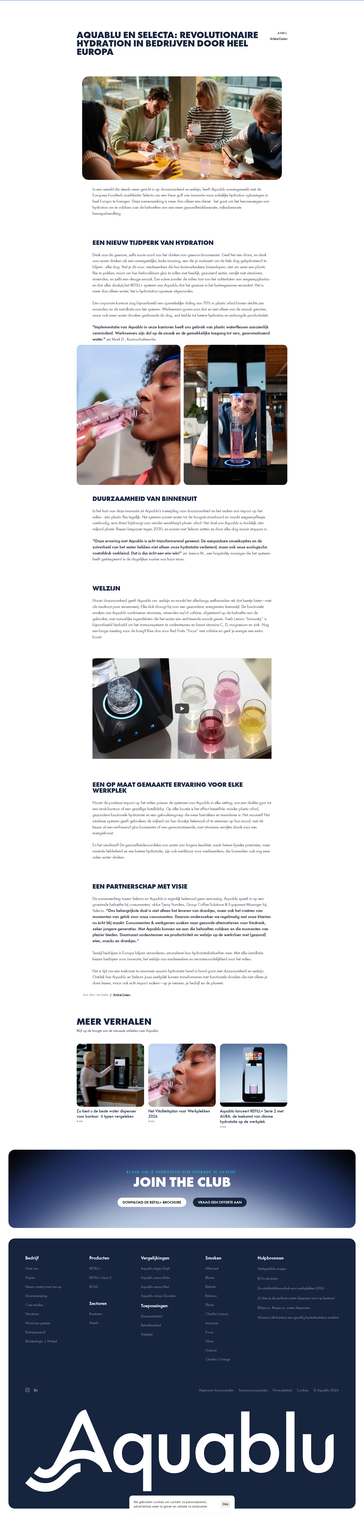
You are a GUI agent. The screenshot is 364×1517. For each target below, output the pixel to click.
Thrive (209, 1305)
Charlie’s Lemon (216, 1314)
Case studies (34, 1305)
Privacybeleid (282, 1390)
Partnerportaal (35, 1332)
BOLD (93, 1287)
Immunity (211, 1323)
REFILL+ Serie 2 (100, 1278)
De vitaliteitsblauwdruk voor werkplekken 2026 (291, 1288)
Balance (211, 1296)
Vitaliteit (147, 1334)
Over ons (31, 1268)
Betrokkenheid (151, 1325)
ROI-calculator (268, 1279)
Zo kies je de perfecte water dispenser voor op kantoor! (296, 1298)
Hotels (93, 1323)
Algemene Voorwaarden (216, 1390)
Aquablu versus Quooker (158, 1296)
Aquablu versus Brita (155, 1278)
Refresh (210, 1287)
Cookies (302, 1390)
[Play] (182, 708)
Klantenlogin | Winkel (41, 1341)
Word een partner (37, 1323)
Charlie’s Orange (217, 1359)
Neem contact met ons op (43, 1287)
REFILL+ (95, 1268)
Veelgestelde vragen (272, 1269)
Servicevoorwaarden (253, 1390)
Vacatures (32, 1314)
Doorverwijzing (36, 1296)
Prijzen (30, 1278)
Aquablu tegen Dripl (155, 1268)
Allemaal (211, 1268)
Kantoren (95, 1314)
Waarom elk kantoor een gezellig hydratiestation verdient (298, 1317)
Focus (209, 1332)
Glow (209, 1341)
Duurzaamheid (151, 1316)
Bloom (210, 1278)
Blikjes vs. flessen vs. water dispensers (284, 1308)
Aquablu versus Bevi (155, 1287)
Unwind (210, 1350)
